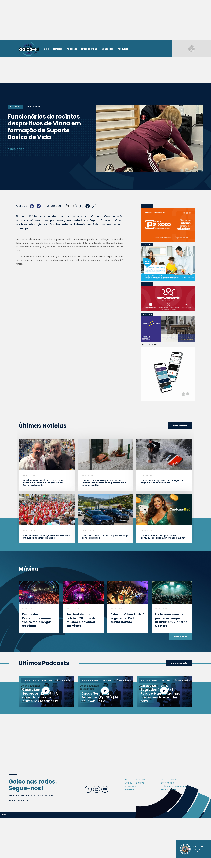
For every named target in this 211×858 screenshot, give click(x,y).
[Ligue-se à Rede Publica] (168, 263)
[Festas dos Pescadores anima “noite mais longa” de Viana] (39, 592)
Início (46, 48)
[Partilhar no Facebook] (32, 206)
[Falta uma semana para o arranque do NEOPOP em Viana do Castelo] (172, 592)
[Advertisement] (105, 20)
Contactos (107, 48)
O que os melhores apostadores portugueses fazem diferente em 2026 (163, 536)
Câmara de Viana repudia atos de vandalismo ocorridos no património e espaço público (104, 483)
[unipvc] (168, 298)
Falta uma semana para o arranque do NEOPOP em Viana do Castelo (171, 620)
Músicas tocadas (134, 783)
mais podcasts (179, 663)
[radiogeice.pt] (29, 49)
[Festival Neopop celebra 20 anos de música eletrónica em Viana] (83, 592)
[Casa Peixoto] (168, 225)
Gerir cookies (168, 789)
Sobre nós (130, 786)
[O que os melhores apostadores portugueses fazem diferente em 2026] (164, 509)
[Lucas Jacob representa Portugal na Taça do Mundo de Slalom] (164, 454)
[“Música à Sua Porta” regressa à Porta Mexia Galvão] (127, 592)
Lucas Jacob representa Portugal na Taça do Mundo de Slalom (162, 481)
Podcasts (72, 48)
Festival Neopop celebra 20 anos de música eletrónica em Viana (81, 620)
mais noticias (180, 425)
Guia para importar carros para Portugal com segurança (105, 536)
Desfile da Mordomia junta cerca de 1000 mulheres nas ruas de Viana (46, 536)
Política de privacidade (174, 786)
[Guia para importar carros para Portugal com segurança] (105, 509)
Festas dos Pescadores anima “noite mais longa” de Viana (37, 620)
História (129, 789)
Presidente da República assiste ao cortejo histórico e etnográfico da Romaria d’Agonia (43, 483)
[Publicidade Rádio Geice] (191, 48)
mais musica (180, 636)
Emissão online (89, 48)
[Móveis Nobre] (168, 329)
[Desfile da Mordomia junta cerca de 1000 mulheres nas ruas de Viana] (47, 509)
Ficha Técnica (168, 779)
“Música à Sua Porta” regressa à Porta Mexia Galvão (127, 618)
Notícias (57, 48)
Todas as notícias (135, 779)
